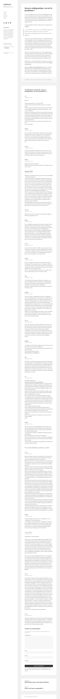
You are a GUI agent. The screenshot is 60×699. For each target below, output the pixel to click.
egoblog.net (7, 4)
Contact (5, 17)
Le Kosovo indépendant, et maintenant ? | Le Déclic (38, 447)
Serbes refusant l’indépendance (36, 67)
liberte (46, 79)
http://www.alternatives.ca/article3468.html (34, 382)
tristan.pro (7, 47)
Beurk (26, 220)
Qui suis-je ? (6, 15)
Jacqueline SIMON (29, 171)
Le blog (5, 14)
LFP (25, 357)
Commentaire (28, 635)
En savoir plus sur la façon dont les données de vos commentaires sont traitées (38, 669)
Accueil (5, 12)
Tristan (26, 128)
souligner (27, 26)
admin (32, 79)
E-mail (26, 655)
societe (42, 79)
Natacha (26, 292)
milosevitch (50, 79)
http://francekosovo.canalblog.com (32, 352)
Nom (26, 650)
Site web (26, 660)
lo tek (36, 79)
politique (38, 79)
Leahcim (27, 341)
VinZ (26, 276)
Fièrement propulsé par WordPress (31, 696)
